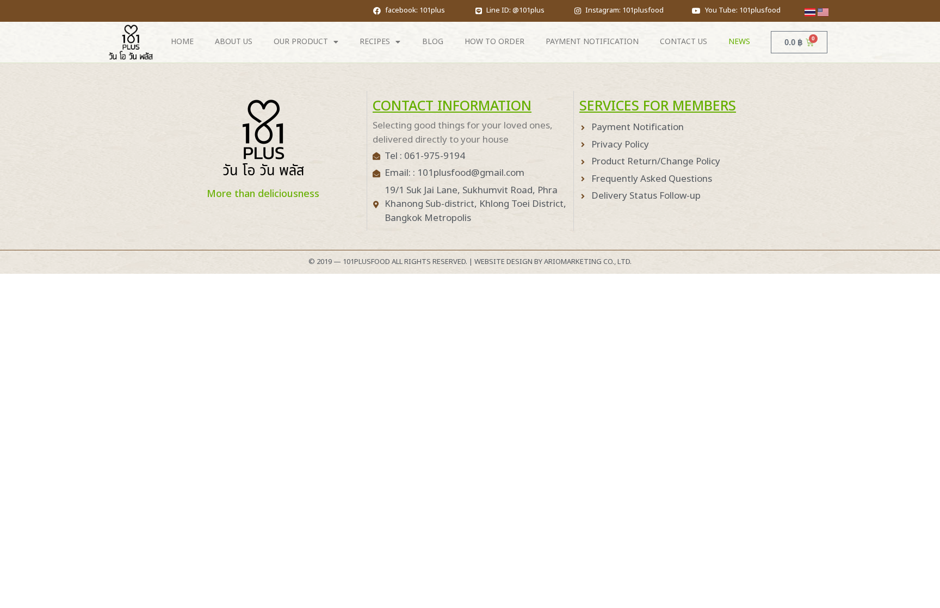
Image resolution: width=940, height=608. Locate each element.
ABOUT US (233, 41)
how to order (494, 41)
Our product (301, 41)
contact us (683, 41)
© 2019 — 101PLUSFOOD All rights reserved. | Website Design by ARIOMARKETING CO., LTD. (470, 261)
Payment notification (592, 41)
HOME (182, 41)
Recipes (375, 41)
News (739, 41)
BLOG (432, 41)
